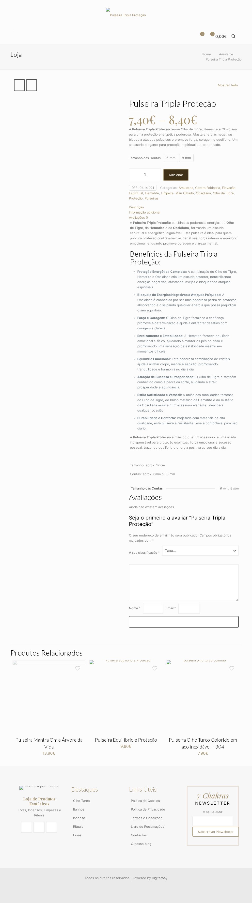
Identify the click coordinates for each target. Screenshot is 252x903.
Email (171, 608)
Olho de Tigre (223, 193)
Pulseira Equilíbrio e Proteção (126, 740)
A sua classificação (144, 552)
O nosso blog (141, 844)
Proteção (136, 198)
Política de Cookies (145, 801)
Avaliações (138, 217)
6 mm (170, 158)
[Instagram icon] (126, 885)
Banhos (78, 809)
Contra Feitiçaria (207, 188)
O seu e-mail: (213, 812)
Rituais (78, 826)
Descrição (136, 207)
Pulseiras (151, 198)
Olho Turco (81, 801)
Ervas (77, 835)
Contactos (139, 835)
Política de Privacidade (148, 809)
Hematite (152, 193)
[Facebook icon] (121, 885)
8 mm (186, 158)
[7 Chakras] (126, 15)
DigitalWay (159, 878)
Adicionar (176, 175)
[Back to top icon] (228, 892)
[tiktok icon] (131, 885)
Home (206, 54)
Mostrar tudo (228, 85)
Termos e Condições (146, 818)
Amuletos (226, 54)
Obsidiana (203, 193)
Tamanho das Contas (145, 158)
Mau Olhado (184, 193)
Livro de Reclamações (147, 826)
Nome (135, 608)
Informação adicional (144, 212)
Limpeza (167, 193)
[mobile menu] (17, 37)
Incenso (79, 818)
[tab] (184, 207)
